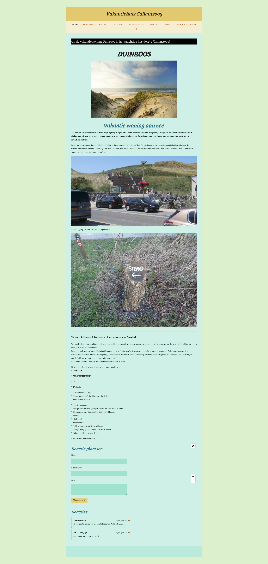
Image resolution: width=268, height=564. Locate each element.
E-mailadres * (76, 468)
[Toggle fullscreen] (193, 446)
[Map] (166, 463)
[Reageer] (128, 520)
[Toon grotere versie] (134, 89)
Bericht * (75, 480)
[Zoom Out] (193, 481)
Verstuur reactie (79, 500)
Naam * (74, 455)
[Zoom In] (193, 476)
